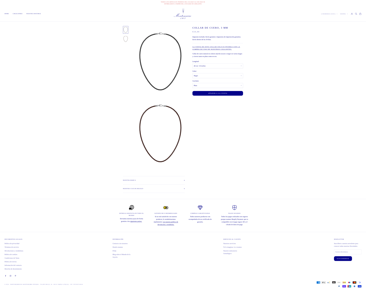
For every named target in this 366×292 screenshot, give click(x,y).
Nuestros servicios (229, 243)
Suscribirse (343, 258)
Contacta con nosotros (120, 243)
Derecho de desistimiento (13, 269)
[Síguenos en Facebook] (5, 276)
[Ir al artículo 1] (125, 30)
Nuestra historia (33, 13)
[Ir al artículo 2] (125, 39)
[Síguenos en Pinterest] (15, 276)
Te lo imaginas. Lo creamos (232, 247)
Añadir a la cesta (217, 93)
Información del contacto (13, 265)
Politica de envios (11, 262)
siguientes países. (136, 221)
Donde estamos (118, 247)
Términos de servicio (12, 247)
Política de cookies (11, 254)
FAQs (114, 251)
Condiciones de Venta (12, 258)
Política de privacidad (12, 243)
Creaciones (17, 13)
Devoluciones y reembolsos (14, 251)
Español (343, 13)
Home (7, 13)
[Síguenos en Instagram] (10, 276)
